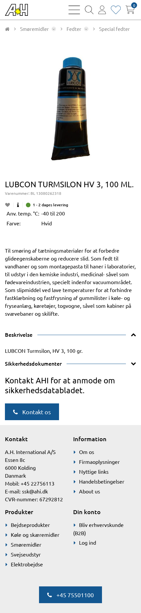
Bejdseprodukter (30, 524)
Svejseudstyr (26, 554)
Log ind (87, 542)
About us (89, 491)
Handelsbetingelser (101, 481)
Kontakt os (36, 411)
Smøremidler (26, 544)
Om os (86, 451)
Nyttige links (94, 471)
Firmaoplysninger (99, 461)
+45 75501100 (74, 594)
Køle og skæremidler (35, 534)
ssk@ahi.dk (35, 491)
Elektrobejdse (27, 564)
